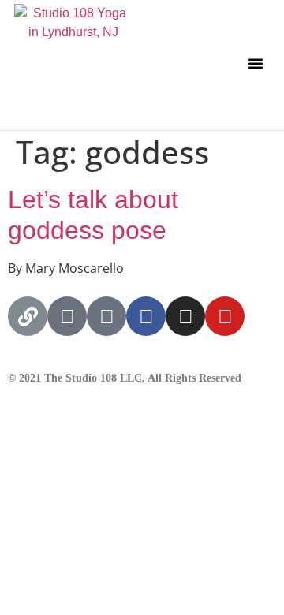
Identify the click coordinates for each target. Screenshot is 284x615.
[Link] (27, 316)
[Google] (67, 316)
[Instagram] (185, 316)
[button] (255, 63)
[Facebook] (146, 316)
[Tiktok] (106, 316)
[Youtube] (225, 316)
